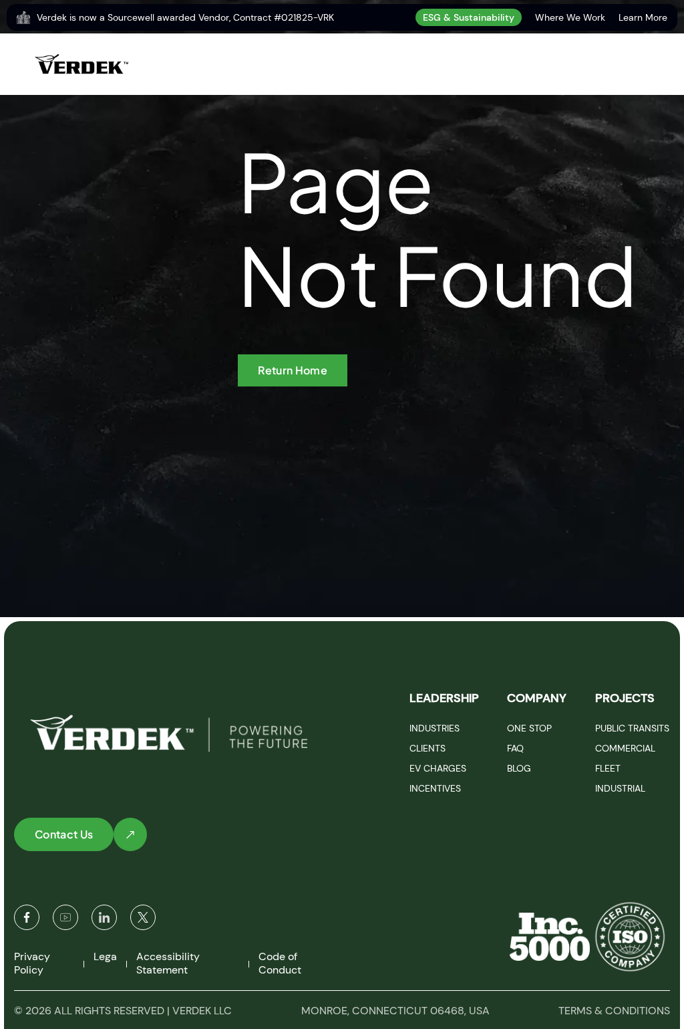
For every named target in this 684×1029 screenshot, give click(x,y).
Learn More (643, 17)
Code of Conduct (280, 963)
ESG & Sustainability (468, 17)
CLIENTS (427, 748)
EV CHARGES (437, 768)
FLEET (608, 768)
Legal (107, 956)
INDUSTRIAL (620, 788)
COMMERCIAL (625, 748)
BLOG (519, 768)
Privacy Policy (32, 963)
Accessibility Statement (168, 963)
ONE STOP (529, 728)
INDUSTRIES (434, 728)
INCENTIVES (435, 788)
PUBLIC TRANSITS (632, 728)
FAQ (515, 748)
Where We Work (570, 17)
